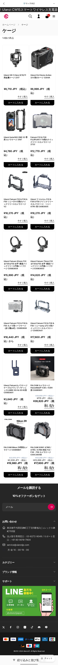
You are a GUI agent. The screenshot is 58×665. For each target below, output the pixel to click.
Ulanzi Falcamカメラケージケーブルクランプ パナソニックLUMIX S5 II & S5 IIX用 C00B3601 (15, 389)
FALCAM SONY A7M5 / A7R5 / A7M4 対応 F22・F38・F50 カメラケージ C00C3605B (41, 451)
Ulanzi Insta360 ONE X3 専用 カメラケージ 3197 (16, 138)
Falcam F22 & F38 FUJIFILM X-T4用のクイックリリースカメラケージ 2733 (41, 141)
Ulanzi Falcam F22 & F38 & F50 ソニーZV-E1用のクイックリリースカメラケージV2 (15, 203)
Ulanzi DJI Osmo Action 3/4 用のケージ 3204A (40, 76)
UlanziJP (26, 651)
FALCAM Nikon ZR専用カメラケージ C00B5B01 (16, 448)
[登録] (51, 507)
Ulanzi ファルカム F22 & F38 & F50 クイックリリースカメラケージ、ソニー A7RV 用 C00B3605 (41, 203)
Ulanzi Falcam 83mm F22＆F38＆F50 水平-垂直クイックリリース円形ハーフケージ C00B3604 (15, 265)
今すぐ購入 (23, 96)
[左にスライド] (4, 3)
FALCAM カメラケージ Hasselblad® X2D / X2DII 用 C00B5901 (41, 387)
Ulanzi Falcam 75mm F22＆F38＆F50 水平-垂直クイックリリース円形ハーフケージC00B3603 (42, 265)
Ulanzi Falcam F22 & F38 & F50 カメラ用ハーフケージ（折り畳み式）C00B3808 (15, 325)
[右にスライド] (54, 3)
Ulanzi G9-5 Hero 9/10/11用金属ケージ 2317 (15, 76)
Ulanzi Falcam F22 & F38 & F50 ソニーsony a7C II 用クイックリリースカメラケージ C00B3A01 (42, 327)
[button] (30, 16)
